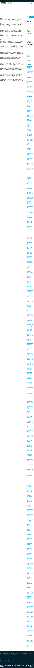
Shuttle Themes (6, 665)
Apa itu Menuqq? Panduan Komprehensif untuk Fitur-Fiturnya (30, 35)
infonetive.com (29, 584)
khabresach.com (29, 221)
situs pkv (28, 55)
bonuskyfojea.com (30, 435)
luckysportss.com (29, 454)
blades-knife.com (29, 348)
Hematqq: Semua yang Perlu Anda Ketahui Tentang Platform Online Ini (30, 41)
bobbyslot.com (29, 278)
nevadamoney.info (30, 593)
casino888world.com (30, 418)
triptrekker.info (29, 369)
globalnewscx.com (30, 339)
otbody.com (28, 126)
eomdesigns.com (29, 368)
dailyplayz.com (29, 442)
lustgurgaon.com (29, 276)
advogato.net (29, 530)
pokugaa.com (29, 466)
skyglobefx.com (29, 363)
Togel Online (21, 0)
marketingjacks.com (30, 213)
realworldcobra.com (30, 354)
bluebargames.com (30, 77)
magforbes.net (29, 106)
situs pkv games (26, 653)
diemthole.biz (29, 136)
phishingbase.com (30, 461)
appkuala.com (29, 149)
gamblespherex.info (30, 364)
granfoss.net (29, 613)
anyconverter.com (29, 550)
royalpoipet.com (29, 427)
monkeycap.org (29, 107)
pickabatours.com (29, 247)
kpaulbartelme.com (30, 402)
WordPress (2, 666)
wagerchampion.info (30, 358)
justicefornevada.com (30, 320)
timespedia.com (29, 134)
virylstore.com (29, 511)
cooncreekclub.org (30, 71)
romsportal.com (29, 471)
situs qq (8, 655)
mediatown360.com (30, 622)
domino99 (4, 653)
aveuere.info (29, 295)
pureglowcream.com (30, 569)
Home (2, 0)
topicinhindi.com (29, 238)
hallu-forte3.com (29, 192)
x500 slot (30, 653)
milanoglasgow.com (30, 608)
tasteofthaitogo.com (30, 158)
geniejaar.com (29, 277)
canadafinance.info (30, 174)
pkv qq (1, 653)
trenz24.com (29, 129)
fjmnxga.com (29, 579)
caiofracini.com (29, 329)
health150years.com (30, 96)
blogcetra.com (29, 334)
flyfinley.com (29, 267)
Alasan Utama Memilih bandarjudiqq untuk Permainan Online (30, 25)
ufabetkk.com (29, 555)
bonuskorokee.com (30, 436)
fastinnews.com (29, 445)
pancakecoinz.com (30, 266)
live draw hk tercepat (30, 52)
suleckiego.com (29, 646)
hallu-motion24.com (30, 193)
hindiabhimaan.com (30, 637)
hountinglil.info (29, 271)
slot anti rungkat (21, 654)
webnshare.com (29, 314)
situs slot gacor (17, 654)
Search (28, 15)
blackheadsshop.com (30, 398)
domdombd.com (29, 441)
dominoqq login (29, 60)
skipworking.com (29, 130)
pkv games (27, 656)
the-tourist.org (29, 111)
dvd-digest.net (29, 598)
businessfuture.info (30, 252)
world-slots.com (29, 261)
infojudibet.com (29, 253)
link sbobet (5, 654)
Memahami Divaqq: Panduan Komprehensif (30, 45)
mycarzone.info (29, 373)
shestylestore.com (29, 475)
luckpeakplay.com (29, 455)
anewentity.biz (29, 148)
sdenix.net (28, 526)
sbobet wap (3, 660)
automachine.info (29, 355)
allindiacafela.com (30, 197)
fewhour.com (29, 305)
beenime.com (29, 413)
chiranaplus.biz (29, 184)
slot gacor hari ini (29, 660)
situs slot (25, 654)
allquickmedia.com (30, 139)
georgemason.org (29, 237)
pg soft (11, 654)
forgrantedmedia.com (30, 86)
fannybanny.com (29, 446)
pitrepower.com (29, 203)
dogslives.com (29, 340)
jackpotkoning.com (30, 449)
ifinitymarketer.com (30, 447)
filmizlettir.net (29, 68)
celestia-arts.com (29, 73)
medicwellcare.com (30, 382)
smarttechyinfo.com (30, 286)
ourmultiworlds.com (30, 487)
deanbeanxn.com (29, 256)
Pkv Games (5, 0)
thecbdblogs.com (29, 222)
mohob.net (28, 282)
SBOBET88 (17, 0)
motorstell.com (29, 95)
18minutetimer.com (30, 306)
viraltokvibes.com (29, 102)
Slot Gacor (9, 0)
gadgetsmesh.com (30, 319)
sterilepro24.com (29, 389)
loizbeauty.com (29, 131)
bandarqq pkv (8, 653)
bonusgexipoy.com (30, 437)
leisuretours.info (29, 321)
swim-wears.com (29, 502)
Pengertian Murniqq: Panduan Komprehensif (30, 30)
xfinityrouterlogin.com (30, 212)
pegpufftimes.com (29, 72)
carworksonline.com (30, 91)
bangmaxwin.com (29, 165)
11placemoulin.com (30, 280)
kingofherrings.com (30, 145)
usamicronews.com (30, 456)
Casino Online (13, 0)
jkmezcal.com (29, 421)
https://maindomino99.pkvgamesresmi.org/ (6, 661)
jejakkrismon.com (29, 135)
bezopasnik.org (29, 160)
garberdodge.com (29, 83)
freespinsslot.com (29, 292)
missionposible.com (30, 208)
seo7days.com (29, 150)
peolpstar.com (29, 87)
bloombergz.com (29, 115)
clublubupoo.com (29, 432)
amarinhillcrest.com (30, 110)
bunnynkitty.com (29, 159)
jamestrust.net (29, 545)
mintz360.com (29, 281)
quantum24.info (29, 377)
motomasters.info (29, 372)
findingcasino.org (29, 353)
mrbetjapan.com (29, 564)
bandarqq (28, 56)
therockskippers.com (30, 194)
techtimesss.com (29, 92)
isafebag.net (29, 114)
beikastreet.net (29, 67)
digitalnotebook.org (30, 287)
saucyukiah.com (29, 66)
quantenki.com (29, 378)
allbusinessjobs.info (30, 244)
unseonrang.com (29, 331)
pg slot (13, 654)
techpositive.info (29, 330)
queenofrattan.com (30, 343)
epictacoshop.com (30, 168)
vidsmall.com (29, 383)
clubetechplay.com (30, 440)
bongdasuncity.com (30, 290)
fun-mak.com (29, 417)
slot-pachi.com (29, 291)
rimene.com (29, 177)
